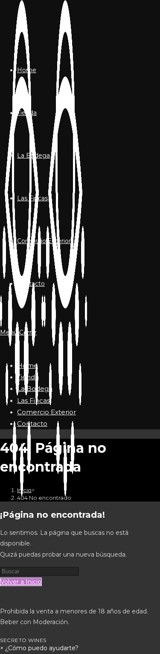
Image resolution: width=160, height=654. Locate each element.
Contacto (32, 423)
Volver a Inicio (20, 582)
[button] (39, 648)
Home (27, 365)
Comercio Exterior (46, 412)
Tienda (28, 377)
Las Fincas (33, 400)
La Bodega (34, 388)
